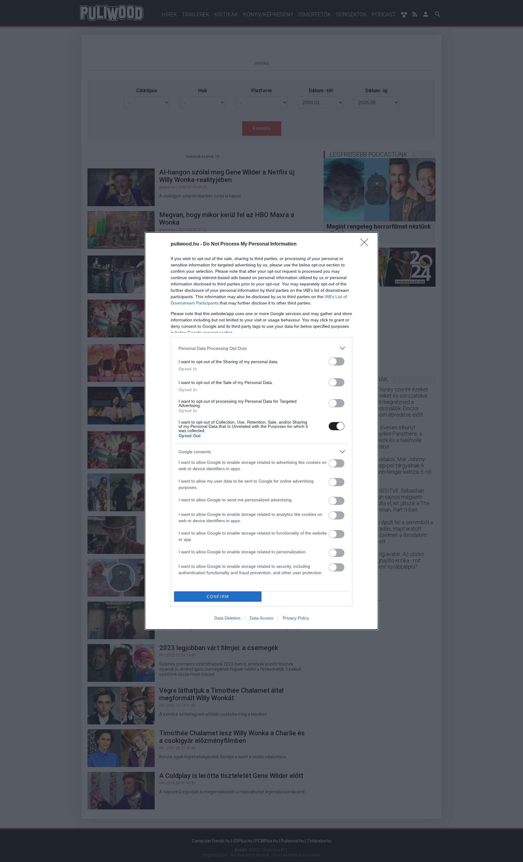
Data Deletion (227, 618)
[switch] (336, 361)
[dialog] (261, 431)
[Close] (366, 244)
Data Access (261, 618)
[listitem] (261, 348)
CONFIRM (218, 596)
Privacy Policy (296, 618)
